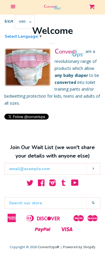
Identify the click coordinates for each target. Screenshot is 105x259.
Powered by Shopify (79, 247)
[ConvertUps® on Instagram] (52, 184)
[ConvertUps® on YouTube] (74, 184)
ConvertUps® (48, 247)
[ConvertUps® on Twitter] (30, 184)
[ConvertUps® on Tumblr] (63, 184)
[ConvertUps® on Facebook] (41, 184)
